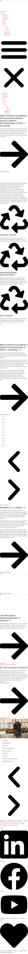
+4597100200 (3, 825)
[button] (14, 63)
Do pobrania (6, 17)
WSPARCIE (5, 19)
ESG (4, 20)
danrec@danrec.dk (12, 825)
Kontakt (4, 23)
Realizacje (5, 16)
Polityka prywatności (15, 822)
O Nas (4, 22)
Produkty (5, 14)
